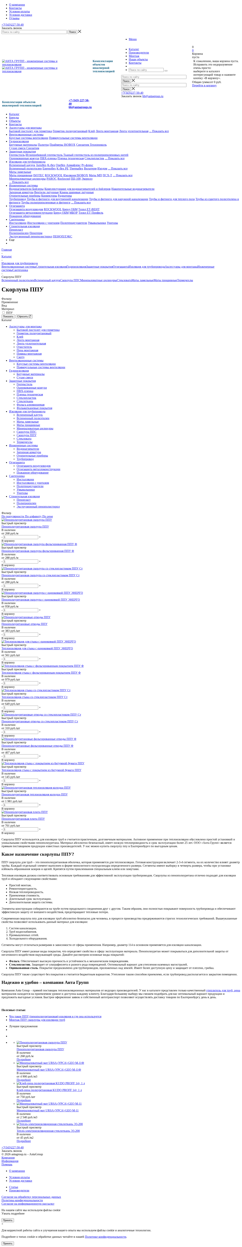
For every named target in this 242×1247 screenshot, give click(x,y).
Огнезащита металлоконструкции (31, 212)
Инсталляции (17, 222)
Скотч (20, 357)
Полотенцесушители (73, 222)
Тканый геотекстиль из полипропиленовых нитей (95, 154)
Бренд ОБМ (70, 209)
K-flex (51, 165)
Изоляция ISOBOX (75, 175)
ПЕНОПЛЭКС (62, 236)
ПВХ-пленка (48, 158)
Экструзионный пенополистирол (30, 236)
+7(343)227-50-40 (13, 24)
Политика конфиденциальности (22, 1200)
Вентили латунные (46, 192)
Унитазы (112, 222)
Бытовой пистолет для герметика (30, 131)
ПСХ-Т (107, 175)
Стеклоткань (25, 401)
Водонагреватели (20, 188)
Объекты (15, 121)
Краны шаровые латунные (77, 192)
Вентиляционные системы (26, 134)
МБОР (73, 212)
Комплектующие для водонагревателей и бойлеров (77, 188)
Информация (10, 1161)
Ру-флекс (87, 165)
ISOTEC (38, 175)
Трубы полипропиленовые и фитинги (45, 202)
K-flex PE (63, 168)
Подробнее (24, 1059)
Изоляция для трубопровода (27, 161)
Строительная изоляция (24, 226)
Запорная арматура (21, 192)
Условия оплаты (19, 1177)
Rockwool (63, 178)
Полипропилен (19, 233)
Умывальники (97, 222)
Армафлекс (73, 165)
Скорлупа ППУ (26, 435)
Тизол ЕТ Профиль (90, 212)
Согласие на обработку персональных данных (31, 1196)
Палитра (43, 144)
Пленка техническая (70, 158)
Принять (7, 1220)
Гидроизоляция (19, 141)
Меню (133, 39)
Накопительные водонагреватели (132, 188)
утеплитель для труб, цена (223, 990)
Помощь (7, 1164)
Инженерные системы (23, 185)
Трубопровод (17, 199)
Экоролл (86, 178)
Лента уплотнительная (133, 131)
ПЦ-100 (76, 178)
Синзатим (83, 144)
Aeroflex (41, 165)
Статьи (13, 1187)
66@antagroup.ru (152, 96)
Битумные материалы (23, 144)
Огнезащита (17, 205)
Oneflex (60, 165)
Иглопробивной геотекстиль (44, 154)
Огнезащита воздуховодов (26, 209)
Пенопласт (16, 229)
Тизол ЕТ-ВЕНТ (89, 209)
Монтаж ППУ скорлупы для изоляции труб (37, 1019)
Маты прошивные (21, 175)
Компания (8, 1157)
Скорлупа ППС (70, 280)
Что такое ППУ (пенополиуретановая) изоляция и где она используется (55, 1016)
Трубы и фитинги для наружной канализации (118, 199)
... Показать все (118, 168)
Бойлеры (38, 188)
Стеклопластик (94, 158)
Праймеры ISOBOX (62, 144)
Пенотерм (35, 233)
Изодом (102, 168)
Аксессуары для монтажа (25, 127)
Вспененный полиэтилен (25, 168)
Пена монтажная (27, 350)
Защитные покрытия (22, 151)
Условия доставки (20, 1180)
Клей (91, 131)
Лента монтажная (107, 131)
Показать (8, 316)
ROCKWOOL (54, 175)
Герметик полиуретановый (70, 131)
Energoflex (49, 168)
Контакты (15, 124)
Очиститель (24, 346)
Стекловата (124, 280)
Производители (19, 1190)
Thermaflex (76, 168)
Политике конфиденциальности (105, 1236)
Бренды (14, 117)
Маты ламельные (20, 171)
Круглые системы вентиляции (28, 137)
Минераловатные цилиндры (27, 178)
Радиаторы (65, 195)
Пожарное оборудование (25, 216)
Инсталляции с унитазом (43, 222)
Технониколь (98, 144)
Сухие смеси (17, 148)
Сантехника (17, 219)
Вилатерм (90, 168)
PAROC (52, 178)
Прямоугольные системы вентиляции (73, 137)
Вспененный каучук (22, 165)
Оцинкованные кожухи (24, 158)
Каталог (14, 114)
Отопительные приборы (24, 195)
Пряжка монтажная (29, 353)
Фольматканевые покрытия (34, 408)
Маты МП (95, 175)
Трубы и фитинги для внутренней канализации (57, 199)
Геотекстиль (17, 154)
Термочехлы (185, 280)
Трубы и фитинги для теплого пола (172, 199)
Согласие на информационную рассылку (28, 1203)
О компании (17, 1170)
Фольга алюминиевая (30, 404)
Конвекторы (49, 195)
